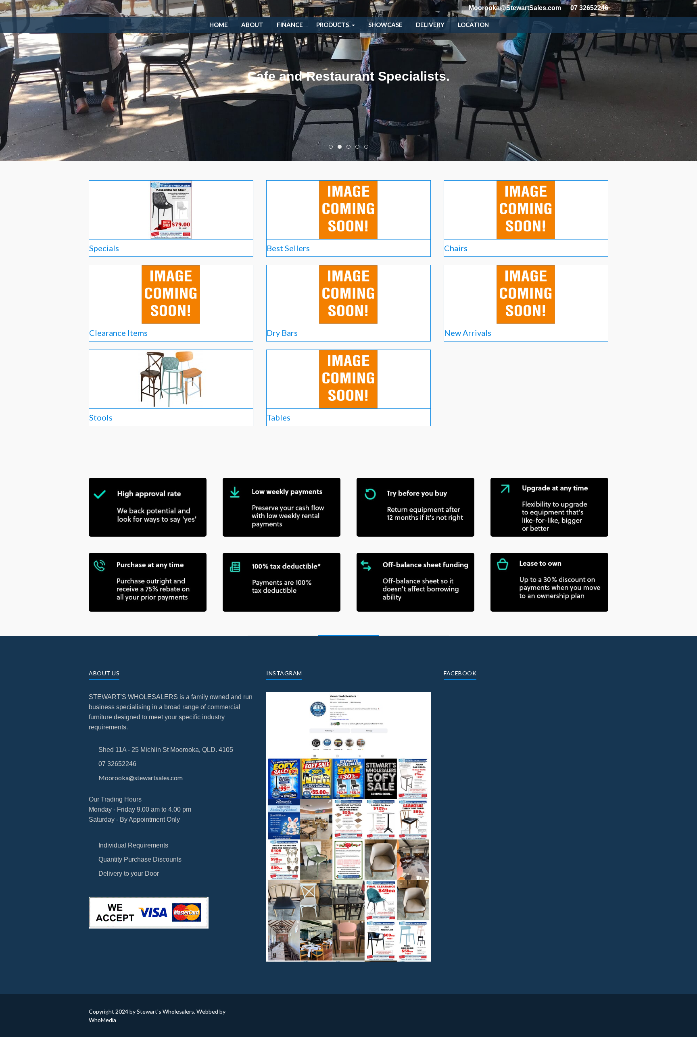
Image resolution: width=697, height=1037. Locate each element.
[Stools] (171, 378)
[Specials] (171, 208)
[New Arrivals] (526, 293)
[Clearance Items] (171, 293)
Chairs (455, 248)
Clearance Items (118, 332)
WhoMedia (102, 1019)
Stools (101, 417)
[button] (335, 25)
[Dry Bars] (348, 293)
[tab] (331, 147)
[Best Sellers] (348, 208)
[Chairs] (526, 208)
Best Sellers (288, 248)
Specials (104, 248)
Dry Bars (282, 332)
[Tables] (348, 378)
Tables (278, 417)
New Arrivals (467, 332)
